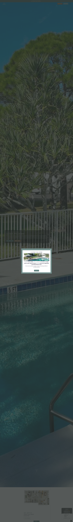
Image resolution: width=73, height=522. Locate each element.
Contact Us (36, 270)
